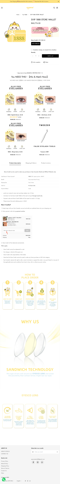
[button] (57, 7)
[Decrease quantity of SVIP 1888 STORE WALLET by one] (32, 56)
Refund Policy (4, 463)
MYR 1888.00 (36, 44)
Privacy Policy (4, 461)
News (2, 473)
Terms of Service (5, 468)
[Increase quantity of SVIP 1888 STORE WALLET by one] (38, 56)
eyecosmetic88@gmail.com (38, 459)
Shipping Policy (5, 466)
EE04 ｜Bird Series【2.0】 (44, 115)
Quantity (33, 52)
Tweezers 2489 (44, 152)
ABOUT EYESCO (5, 451)
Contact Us (4, 471)
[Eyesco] (30, 8)
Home (17, 14)
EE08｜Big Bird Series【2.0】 (15, 115)
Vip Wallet (24, 14)
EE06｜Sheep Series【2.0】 (15, 152)
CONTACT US (4, 454)
